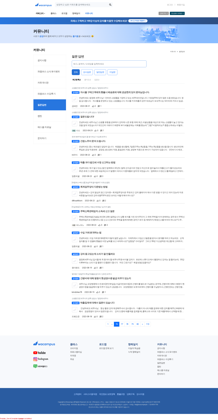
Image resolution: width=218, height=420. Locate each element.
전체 (76, 72)
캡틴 (159, 366)
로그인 (170, 5)
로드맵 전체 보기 (106, 348)
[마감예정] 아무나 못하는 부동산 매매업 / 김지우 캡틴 (91, 207)
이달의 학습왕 (134, 348)
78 (127, 324)
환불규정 (121, 394)
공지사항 (161, 348)
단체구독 (130, 394)
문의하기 (161, 374)
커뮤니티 (173, 51)
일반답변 (100, 72)
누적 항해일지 (134, 352)
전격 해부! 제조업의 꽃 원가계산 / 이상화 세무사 (89, 137)
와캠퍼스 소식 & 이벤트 (167, 352)
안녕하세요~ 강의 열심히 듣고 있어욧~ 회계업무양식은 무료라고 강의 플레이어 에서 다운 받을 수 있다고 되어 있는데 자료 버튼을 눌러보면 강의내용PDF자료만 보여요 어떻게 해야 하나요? (131, 194)
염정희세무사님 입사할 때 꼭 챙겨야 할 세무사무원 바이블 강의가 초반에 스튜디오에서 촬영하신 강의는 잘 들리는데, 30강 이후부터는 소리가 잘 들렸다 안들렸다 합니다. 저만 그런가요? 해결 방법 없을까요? (131, 261)
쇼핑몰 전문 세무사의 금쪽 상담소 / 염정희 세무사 (90, 88)
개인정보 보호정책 (107, 394)
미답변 (112, 72)
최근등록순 (76, 80)
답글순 (96, 80)
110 (147, 324)
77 (122, 324)
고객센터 (77, 394)
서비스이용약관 (90, 394)
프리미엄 (74, 348)
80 (138, 324)
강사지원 (140, 394)
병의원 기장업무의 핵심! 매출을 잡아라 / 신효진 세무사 (92, 274)
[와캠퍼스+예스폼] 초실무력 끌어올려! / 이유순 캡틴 (91, 182)
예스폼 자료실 (163, 370)
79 (132, 324)
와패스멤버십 (76, 352)
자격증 (73, 355)
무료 (72, 359)
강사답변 (87, 72)
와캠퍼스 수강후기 (165, 359)
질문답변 (182, 51)
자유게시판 (162, 355)
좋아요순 (87, 80)
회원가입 (181, 5)
